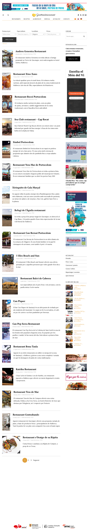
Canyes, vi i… (78, 343)
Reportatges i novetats (73, 272)
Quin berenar (70, 276)
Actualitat (78, 289)
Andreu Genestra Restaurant (31, 51)
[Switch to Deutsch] (81, 19)
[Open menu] (3, 15)
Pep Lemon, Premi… (78, 305)
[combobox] (9, 34)
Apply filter (9, 39)
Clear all (4, 43)
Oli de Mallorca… (79, 298)
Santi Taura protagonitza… (79, 318)
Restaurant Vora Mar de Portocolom (32, 164)
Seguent (36, 460)
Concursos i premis (72, 265)
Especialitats (21, 31)
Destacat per (6, 31)
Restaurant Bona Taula (25, 346)
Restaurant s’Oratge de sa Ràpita (40, 437)
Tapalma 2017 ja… (79, 311)
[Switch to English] (78, 19)
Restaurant (78, 334)
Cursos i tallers (70, 269)
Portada (68, 258)
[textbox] (9, 34)
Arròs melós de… (79, 324)
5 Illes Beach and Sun (27, 255)
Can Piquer (19, 301)
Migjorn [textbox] (38, 34)
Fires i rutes (69, 262)
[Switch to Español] (75, 19)
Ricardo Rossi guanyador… (78, 293)
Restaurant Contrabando (26, 414)
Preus (48, 31)
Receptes (77, 326)
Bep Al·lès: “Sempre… (77, 338)
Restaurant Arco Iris (79, 331)
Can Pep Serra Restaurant (26, 323)
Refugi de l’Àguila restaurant (30, 210)
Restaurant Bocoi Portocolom (30, 96)
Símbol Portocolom (23, 142)
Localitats (35, 31)
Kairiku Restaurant (26, 369)
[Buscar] (84, 36)
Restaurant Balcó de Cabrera (35, 278)
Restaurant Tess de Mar (26, 391)
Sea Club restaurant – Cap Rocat (32, 119)
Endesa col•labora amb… (80, 286)
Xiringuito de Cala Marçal (26, 187)
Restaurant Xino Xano (25, 73)
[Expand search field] (8, 15)
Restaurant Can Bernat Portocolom (32, 232)
